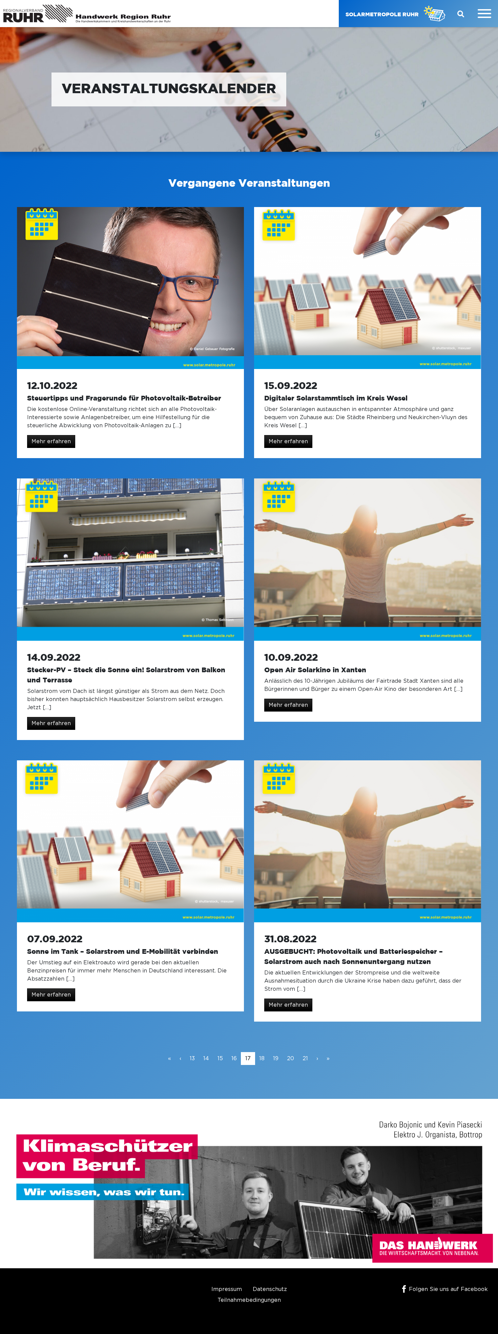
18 (262, 1058)
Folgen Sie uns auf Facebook (448, 1289)
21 (305, 1058)
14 (206, 1058)
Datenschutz (270, 1289)
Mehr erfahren (51, 441)
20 (290, 1058)
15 (220, 1058)
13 (192, 1058)
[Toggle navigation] (484, 13)
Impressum (226, 1289)
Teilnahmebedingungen (249, 1300)
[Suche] (461, 13)
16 (234, 1058)
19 (275, 1058)
